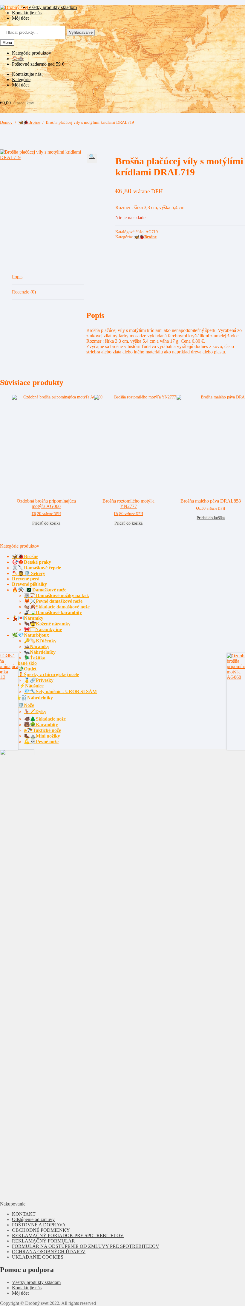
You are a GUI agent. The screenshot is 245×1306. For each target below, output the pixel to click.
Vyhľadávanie (81, 32)
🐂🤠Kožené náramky (47, 623)
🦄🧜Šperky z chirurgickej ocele (45, 674)
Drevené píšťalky (29, 584)
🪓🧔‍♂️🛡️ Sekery (28, 573)
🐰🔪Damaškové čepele (36, 567)
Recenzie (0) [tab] (24, 291)
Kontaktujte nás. (27, 74)
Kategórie (21, 79)
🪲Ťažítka (34, 657)
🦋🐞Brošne (29, 122)
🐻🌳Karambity (41, 724)
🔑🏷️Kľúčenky (40, 640)
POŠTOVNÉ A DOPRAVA (39, 1224)
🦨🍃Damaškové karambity (53, 612)
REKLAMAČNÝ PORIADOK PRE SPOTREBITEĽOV (68, 1235)
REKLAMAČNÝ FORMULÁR (43, 1240)
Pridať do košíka (46, 523)
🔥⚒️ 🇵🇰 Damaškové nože (39, 589)
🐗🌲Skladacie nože (45, 718)
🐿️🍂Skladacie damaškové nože (57, 606)
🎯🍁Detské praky (31, 562)
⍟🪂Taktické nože (42, 730)
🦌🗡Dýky (35, 711)
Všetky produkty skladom (52, 7)
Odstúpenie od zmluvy (33, 1219)
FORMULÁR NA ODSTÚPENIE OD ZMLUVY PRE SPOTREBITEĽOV (85, 1246)
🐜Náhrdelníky (40, 652)
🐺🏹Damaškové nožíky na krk (56, 595)
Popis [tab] (17, 276)
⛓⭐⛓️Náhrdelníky (32, 697)
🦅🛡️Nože (23, 705)
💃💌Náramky (27, 618)
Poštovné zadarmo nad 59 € (38, 64)
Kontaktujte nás (27, 12)
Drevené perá (25, 578)
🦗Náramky (36, 646)
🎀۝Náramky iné (43, 629)
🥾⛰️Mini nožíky (42, 735)
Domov (6, 122)
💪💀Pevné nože (41, 741)
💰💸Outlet (24, 668)
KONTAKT (24, 1214)
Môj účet (20, 18)
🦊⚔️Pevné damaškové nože (53, 601)
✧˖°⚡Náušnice (28, 685)
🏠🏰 (18, 58)
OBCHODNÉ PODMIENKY (41, 1230)
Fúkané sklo (24, 663)
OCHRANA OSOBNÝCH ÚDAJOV (48, 1251)
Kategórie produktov (31, 52)
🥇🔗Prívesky (38, 680)
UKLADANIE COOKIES (37, 1256)
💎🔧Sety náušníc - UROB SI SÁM (60, 691)
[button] (92, 158)
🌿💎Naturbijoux (30, 635)
